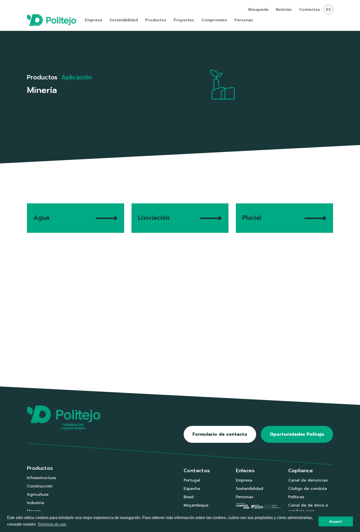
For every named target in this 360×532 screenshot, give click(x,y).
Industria (35, 503)
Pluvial (251, 218)
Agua (41, 218)
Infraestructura (41, 478)
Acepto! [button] (335, 521)
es (328, 9)
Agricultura (37, 494)
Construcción (40, 486)
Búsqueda (258, 9)
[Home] (51, 20)
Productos (42, 77)
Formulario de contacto (219, 434)
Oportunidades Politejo (297, 434)
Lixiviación (153, 218)
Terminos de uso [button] (51, 524)
